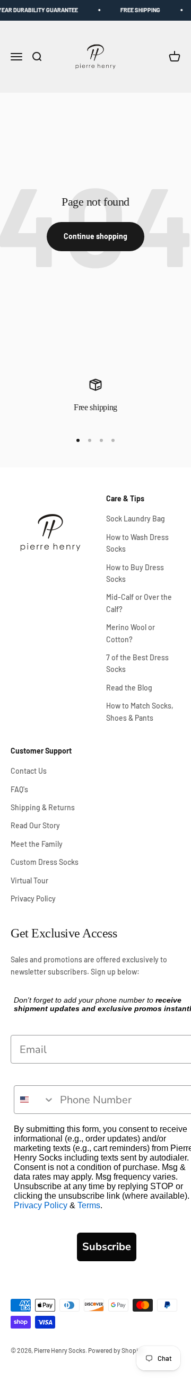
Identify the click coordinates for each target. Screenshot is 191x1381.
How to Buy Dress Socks (135, 573)
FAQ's (19, 789)
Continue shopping (95, 236)
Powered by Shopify (115, 1350)
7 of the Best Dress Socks (137, 663)
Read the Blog (129, 687)
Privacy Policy (33, 898)
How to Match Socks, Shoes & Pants (139, 711)
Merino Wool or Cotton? (130, 633)
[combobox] (34, 1099)
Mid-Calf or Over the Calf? (139, 602)
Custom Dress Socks (45, 861)
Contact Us (29, 770)
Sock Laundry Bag (135, 518)
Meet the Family (37, 843)
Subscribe (106, 1247)
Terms (88, 1205)
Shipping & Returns (43, 807)
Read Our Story (35, 825)
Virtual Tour (29, 880)
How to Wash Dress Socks (137, 543)
